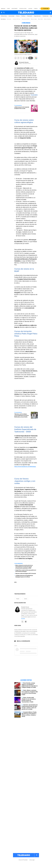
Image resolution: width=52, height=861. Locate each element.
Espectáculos (37, 16)
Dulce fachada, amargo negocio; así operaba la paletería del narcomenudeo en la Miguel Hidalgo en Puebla (30, 685)
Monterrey (15, 8)
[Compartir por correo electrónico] (26, 58)
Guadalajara (22, 8)
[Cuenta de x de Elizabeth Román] (22, 621)
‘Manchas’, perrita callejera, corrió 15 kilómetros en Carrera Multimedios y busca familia (21, 415)
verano (25, 598)
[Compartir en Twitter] (21, 58)
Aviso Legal (31, 859)
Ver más (23, 618)
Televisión (29, 16)
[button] (35, 58)
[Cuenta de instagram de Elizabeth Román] (26, 621)
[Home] (26, 13)
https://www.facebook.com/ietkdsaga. (25, 466)
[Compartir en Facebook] (18, 58)
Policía (17, 16)
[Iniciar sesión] (50, 12)
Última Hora (4, 16)
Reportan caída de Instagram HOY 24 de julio (25, 573)
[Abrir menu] (1, 12)
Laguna (30, 8)
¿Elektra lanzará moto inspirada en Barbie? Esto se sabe (21, 107)
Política (23, 16)
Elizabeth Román (24, 62)
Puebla (36, 8)
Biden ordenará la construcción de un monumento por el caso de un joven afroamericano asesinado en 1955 (24, 567)
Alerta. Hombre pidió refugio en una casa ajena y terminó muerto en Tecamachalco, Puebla (29, 700)
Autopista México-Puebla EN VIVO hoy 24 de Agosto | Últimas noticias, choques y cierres (29, 714)
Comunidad (11, 16)
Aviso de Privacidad (23, 859)
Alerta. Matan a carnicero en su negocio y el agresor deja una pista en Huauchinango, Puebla (30, 692)
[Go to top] (36, 855)
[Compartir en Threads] (24, 58)
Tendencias (45, 16)
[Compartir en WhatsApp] (15, 58)
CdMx (8, 8)
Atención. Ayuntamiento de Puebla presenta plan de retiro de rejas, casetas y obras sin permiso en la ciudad (30, 707)
